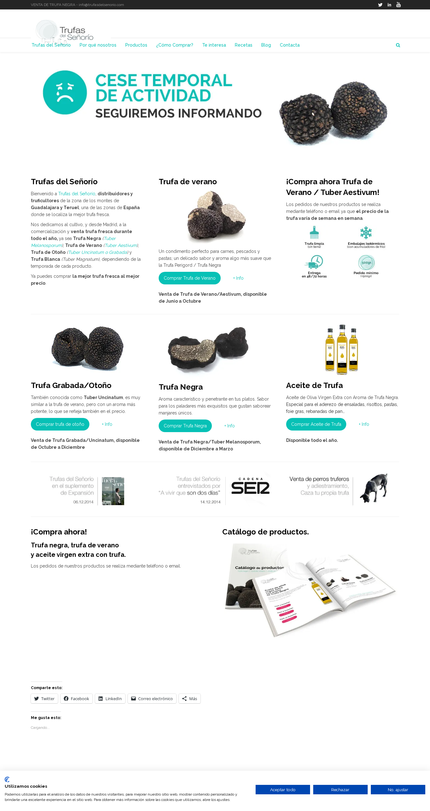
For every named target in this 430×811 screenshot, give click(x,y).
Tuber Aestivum (121, 245)
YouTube (398, 5)
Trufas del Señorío (76, 193)
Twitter (380, 5)
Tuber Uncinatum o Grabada (97, 252)
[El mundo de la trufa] (87, 488)
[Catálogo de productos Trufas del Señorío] (310, 589)
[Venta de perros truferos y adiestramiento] (342, 488)
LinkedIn (389, 5)
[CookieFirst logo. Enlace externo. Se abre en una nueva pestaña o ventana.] (7, 779)
